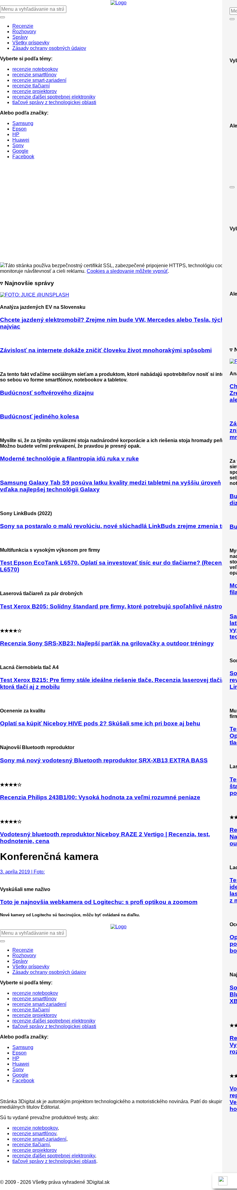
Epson (19, 128)
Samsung (22, 123)
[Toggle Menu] (232, 19)
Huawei (20, 140)
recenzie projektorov (34, 91)
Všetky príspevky (30, 42)
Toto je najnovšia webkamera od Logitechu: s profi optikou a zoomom (99, 902)
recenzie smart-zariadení (39, 80)
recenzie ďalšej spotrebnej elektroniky (53, 96)
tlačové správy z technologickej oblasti (54, 102)
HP (15, 134)
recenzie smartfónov (34, 74)
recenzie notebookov (35, 69)
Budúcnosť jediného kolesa (39, 416)
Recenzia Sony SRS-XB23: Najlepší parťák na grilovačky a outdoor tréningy (107, 643)
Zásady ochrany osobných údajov (49, 48)
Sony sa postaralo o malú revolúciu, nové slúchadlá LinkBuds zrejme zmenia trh (113, 526)
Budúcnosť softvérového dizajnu (47, 392)
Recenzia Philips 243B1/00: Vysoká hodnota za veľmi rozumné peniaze (100, 797)
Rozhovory (24, 31)
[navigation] (118, 88)
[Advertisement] (118, 216)
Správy (20, 37)
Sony (18, 145)
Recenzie (22, 26)
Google (20, 151)
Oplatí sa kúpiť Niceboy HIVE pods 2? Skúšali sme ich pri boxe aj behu (100, 723)
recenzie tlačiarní (31, 85)
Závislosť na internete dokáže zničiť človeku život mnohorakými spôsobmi (106, 350)
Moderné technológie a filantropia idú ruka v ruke (69, 458)
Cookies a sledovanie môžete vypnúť (127, 271)
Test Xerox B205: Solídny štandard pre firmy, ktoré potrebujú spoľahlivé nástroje (113, 606)
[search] (118, 82)
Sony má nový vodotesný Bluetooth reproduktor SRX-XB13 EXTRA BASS (104, 760)
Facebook (23, 156)
